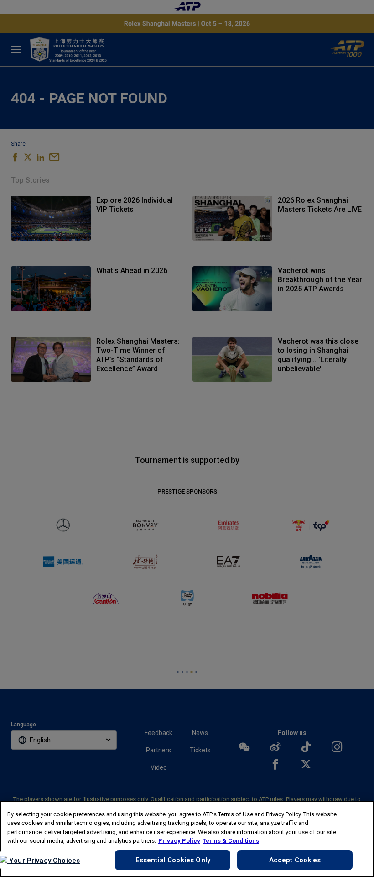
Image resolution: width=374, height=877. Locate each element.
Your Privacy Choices (43, 860)
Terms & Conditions (231, 840)
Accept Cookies (295, 860)
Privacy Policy (179, 840)
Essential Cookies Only (172, 860)
